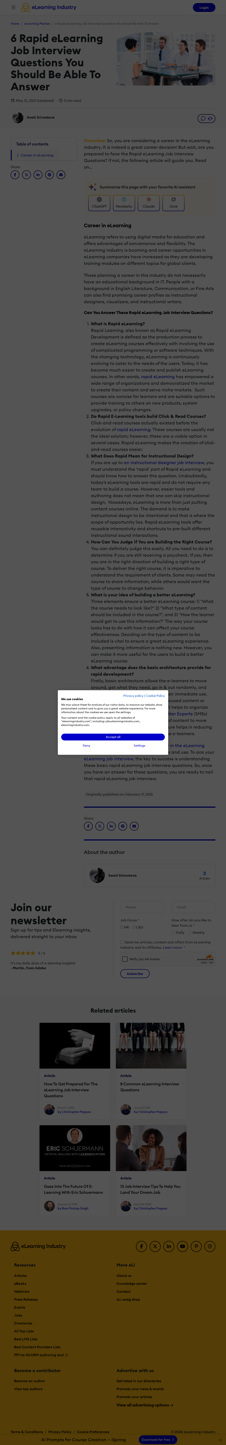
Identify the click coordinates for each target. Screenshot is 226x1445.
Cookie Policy (155, 696)
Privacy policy (133, 696)
